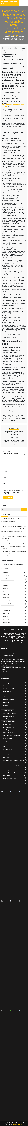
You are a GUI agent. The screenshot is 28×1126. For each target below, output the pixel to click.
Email (4, 477)
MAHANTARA (9, 1)
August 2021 (6, 575)
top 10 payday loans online (9, 772)
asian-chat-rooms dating (9, 688)
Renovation (5, 752)
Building (5, 697)
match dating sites (7, 719)
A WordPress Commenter (9, 564)
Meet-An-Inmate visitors (9, 721)
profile (4, 746)
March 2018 (6, 619)
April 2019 (5, 616)
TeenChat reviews (7, 763)
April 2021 (5, 588)
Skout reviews (6, 757)
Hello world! (20, 564)
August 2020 (6, 613)
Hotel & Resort (6, 708)
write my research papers (9, 784)
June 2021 (5, 582)
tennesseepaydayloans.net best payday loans (14, 766)
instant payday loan (7, 710)
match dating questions (8, 716)
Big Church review (7, 694)
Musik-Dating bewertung (9, 732)
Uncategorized (6, 775)
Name (5, 471)
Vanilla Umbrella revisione (9, 778)
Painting (5, 741)
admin (12, 59)
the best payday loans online (10, 770)
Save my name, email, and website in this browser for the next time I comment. (14, 492)
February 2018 (6, 622)
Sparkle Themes (17, 1124)
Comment (6, 458)
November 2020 (7, 604)
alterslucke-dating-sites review (10, 685)
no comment (20, 59)
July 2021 (5, 579)
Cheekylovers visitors (8, 699)
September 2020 (7, 610)
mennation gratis (7, 724)
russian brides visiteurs (9, 754)
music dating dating (7, 730)
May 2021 (5, 585)
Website (5, 483)
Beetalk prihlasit (7, 691)
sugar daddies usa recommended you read (13, 760)
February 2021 (6, 594)
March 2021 (6, 591)
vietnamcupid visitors (8, 781)
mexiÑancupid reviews (8, 727)
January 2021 (6, 597)
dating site (5, 705)
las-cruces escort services (9, 713)
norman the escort (7, 738)
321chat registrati (7, 683)
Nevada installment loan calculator (11, 735)
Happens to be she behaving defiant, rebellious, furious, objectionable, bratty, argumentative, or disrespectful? (13, 52)
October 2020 (6, 607)
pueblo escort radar (7, 749)
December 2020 (7, 600)
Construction (6, 702)
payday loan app (7, 743)
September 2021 (7, 572)
